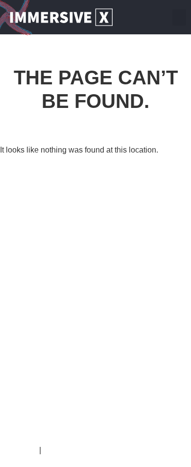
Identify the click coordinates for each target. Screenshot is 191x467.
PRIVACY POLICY (76, 450)
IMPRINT (22, 450)
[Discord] (160, 17)
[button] (179, 17)
